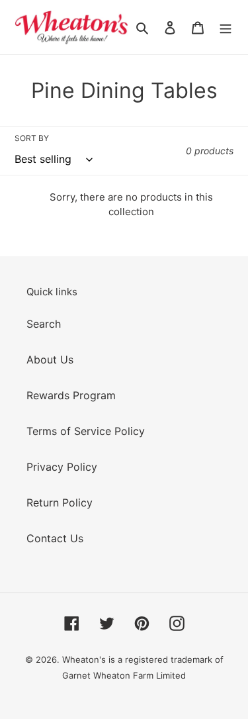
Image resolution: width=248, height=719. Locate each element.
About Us (49, 359)
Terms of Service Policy (85, 431)
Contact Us (54, 538)
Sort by (32, 138)
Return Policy (59, 502)
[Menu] (225, 27)
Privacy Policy (61, 466)
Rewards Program (71, 395)
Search (43, 323)
